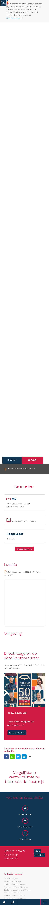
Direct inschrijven (39, 853)
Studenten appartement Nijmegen (17, 890)
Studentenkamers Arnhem (14, 896)
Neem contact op (17, 733)
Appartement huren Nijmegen (15, 887)
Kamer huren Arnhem (12, 893)
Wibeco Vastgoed (25, 814)
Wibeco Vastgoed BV (25, 827)
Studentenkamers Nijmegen (15, 884)
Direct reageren (24, 549)
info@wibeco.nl (17, 725)
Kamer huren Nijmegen (13, 881)
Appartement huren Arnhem (15, 898)
